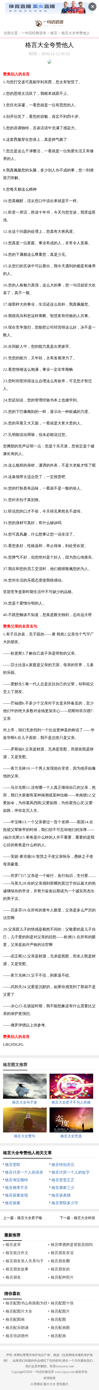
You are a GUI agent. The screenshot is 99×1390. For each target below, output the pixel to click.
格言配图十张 (62, 1303)
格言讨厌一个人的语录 (24, 1172)
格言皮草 (13, 1245)
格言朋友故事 (17, 1269)
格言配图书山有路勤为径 (26, 1303)
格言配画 (58, 1336)
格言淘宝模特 (16, 1180)
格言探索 (12, 1203)
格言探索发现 (16, 1195)
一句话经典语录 (33, 33)
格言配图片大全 (19, 1311)
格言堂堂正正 (63, 1180)
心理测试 (36, 1384)
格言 (53, 33)
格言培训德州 (17, 1336)
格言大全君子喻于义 (33, 1218)
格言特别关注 (63, 1165)
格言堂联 (12, 1165)
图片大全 (49, 1384)
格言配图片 (60, 1311)
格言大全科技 (84, 1218)
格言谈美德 (61, 1195)
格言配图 (58, 1319)
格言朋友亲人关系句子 (25, 1261)
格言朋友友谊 (62, 1253)
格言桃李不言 (16, 1188)
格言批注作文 (17, 1253)
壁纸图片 (62, 1384)
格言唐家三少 (63, 1188)
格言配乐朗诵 (17, 1328)
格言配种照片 (62, 1277)
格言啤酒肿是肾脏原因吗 (72, 1245)
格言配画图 (60, 1328)
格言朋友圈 (60, 1261)
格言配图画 (15, 1319)
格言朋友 (13, 1277)
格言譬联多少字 (65, 1203)
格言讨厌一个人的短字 (71, 1172)
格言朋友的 (60, 1269)
